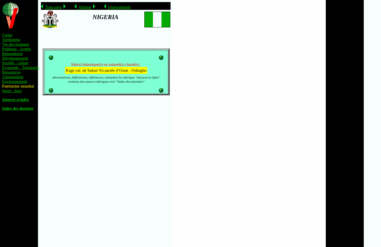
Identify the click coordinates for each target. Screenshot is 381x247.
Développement (15, 58)
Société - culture (15, 63)
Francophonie (119, 7)
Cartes (7, 35)
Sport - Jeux (12, 91)
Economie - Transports (20, 67)
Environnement (14, 81)
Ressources (11, 72)
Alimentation (12, 77)
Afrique (85, 7)
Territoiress (11, 39)
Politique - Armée (16, 49)
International (12, 53)
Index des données (17, 108)
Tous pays (53, 7)
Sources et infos (15, 99)
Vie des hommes (15, 44)
